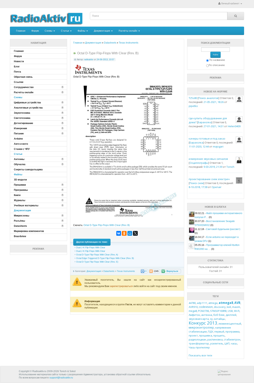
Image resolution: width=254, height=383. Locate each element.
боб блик (219, 315)
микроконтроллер (201, 327)
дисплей (231, 315)
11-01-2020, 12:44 (199, 146)
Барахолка (205, 122)
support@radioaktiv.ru (61, 377)
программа (232, 331)
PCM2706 (203, 311)
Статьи (65, 30)
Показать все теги (200, 355)
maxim (236, 307)
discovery (220, 307)
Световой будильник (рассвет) (223, 229)
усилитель (216, 343)
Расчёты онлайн (128, 30)
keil (229, 307)
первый (219, 331)
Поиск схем (197, 183)
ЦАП (227, 343)
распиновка (215, 339)
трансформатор (199, 343)
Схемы (49, 30)
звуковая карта (199, 319)
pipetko (193, 106)
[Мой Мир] (129, 233)
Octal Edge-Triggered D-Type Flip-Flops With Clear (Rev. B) (105, 258)
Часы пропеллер (199, 347)
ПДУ (210, 331)
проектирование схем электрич (209, 179)
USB (230, 311)
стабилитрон (232, 339)
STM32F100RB (218, 311)
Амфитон (194, 315)
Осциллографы (199, 163)
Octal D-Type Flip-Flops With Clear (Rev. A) (97, 254)
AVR (237, 303)
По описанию (217, 65)
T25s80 (193, 98)
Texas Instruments (126, 271)
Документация (102, 30)
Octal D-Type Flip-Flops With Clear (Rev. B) (107, 225)
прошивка (205, 335)
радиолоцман (197, 339)
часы (234, 343)
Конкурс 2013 (203, 323)
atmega (212, 303)
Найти (215, 55)
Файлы (82, 30)
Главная (20, 30)
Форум (35, 30)
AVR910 (193, 307)
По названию (217, 60)
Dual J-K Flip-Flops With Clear (90, 247)
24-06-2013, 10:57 (105, 59)
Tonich (230, 167)
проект (193, 335)
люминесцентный (229, 323)
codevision (206, 307)
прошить (219, 335)
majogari (218, 146)
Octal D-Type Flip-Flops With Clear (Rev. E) (97, 262)
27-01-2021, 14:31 (214, 126)
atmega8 (226, 303)
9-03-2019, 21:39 (213, 167)
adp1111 (202, 303)
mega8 (193, 311)
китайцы (219, 319)
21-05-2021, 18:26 (214, 102)
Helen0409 (234, 126)
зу (211, 319)
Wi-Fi (237, 311)
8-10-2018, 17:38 (198, 187)
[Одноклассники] (124, 233)
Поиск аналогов (208, 98)
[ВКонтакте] (118, 233)
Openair (216, 187)
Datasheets (108, 271)
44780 (192, 303)
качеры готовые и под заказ (207, 138)
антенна (206, 315)
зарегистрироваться (121, 286)
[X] (135, 233)
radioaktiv (88, 59)
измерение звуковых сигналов (208, 159)
